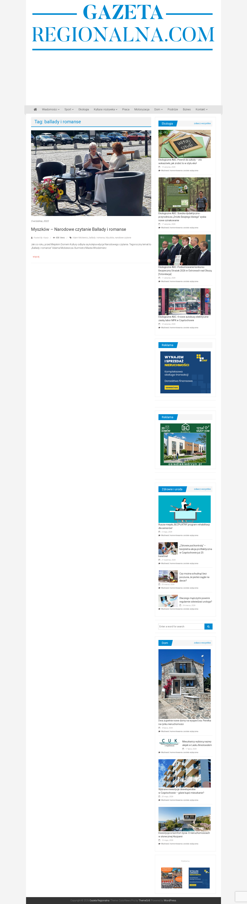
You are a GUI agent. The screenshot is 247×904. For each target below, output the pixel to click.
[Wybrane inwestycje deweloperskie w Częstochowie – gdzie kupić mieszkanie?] (184, 773)
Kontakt (200, 109)
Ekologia (84, 109)
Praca (125, 109)
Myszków (110, 237)
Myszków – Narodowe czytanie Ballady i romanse (78, 229)
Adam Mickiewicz (80, 237)
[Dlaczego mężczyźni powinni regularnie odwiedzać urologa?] (168, 600)
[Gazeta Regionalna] (35, 109)
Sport (68, 109)
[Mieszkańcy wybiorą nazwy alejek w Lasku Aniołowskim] (169, 742)
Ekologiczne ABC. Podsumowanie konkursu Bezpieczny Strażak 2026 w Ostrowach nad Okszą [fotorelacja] (185, 270)
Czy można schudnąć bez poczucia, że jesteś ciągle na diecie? (194, 577)
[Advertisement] (123, 76)
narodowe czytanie (123, 237)
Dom (157, 109)
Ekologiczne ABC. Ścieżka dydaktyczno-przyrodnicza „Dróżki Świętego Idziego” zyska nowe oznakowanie (182, 217)
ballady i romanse (97, 237)
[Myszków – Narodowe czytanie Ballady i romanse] (91, 173)
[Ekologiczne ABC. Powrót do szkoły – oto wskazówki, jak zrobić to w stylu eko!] (184, 143)
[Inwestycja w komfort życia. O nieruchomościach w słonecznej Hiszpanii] (184, 818)
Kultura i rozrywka (104, 109)
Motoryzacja (141, 109)
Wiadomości (49, 109)
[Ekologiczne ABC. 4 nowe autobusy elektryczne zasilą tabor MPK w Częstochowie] (184, 301)
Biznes (187, 109)
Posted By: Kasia (40, 237)
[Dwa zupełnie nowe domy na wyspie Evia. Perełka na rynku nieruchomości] (184, 683)
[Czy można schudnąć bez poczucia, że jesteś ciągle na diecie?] (168, 576)
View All (202, 123)
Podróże (173, 109)
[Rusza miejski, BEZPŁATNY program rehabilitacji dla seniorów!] (184, 509)
